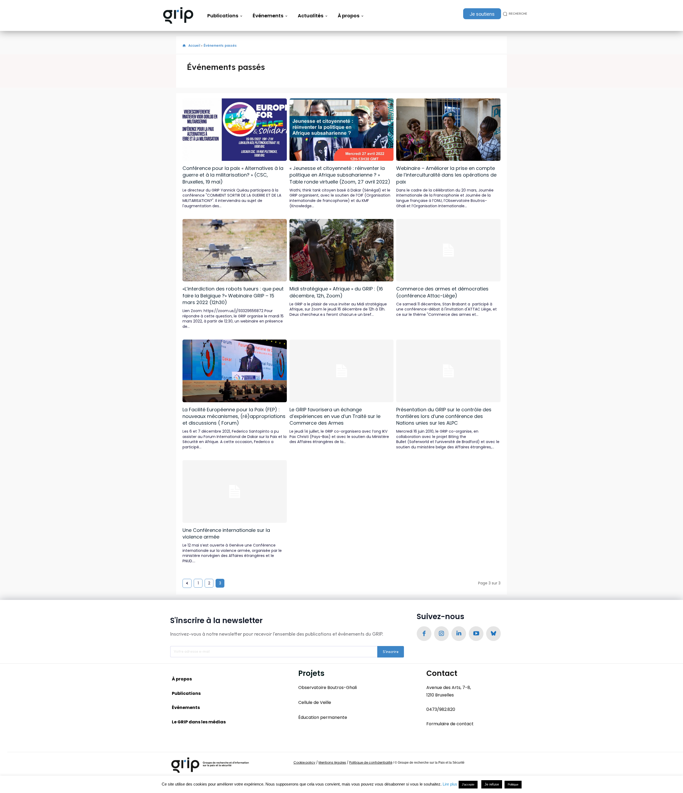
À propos (182, 679)
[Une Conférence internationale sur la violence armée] (234, 491)
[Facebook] (424, 633)
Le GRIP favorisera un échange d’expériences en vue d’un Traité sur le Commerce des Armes (334, 416)
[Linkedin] (458, 633)
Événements (186, 707)
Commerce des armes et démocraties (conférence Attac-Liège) (442, 292)
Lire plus (450, 784)
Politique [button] (513, 784)
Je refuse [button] (492, 784)
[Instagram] (441, 633)
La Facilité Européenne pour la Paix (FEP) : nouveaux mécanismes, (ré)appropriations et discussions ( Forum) (233, 416)
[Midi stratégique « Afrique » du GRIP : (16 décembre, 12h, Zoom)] (341, 250)
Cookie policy (304, 762)
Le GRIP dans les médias (199, 722)
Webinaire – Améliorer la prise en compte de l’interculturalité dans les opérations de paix (446, 175)
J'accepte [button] (468, 784)
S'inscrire (391, 651)
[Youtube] (476, 633)
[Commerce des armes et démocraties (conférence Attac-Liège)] (448, 250)
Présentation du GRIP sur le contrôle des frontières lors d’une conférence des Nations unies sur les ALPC (443, 416)
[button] (514, 14)
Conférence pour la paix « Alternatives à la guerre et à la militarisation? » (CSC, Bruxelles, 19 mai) (232, 175)
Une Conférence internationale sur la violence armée (226, 533)
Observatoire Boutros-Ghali (327, 687)
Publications (186, 693)
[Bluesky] (493, 633)
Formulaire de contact (450, 724)
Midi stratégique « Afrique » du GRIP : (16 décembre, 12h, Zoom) (336, 292)
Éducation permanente (322, 717)
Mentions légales (332, 762)
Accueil (194, 45)
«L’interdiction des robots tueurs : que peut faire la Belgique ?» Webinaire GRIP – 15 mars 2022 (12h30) (233, 295)
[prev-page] (187, 583)
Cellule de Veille (314, 702)
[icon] (184, 45)
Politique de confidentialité (370, 762)
